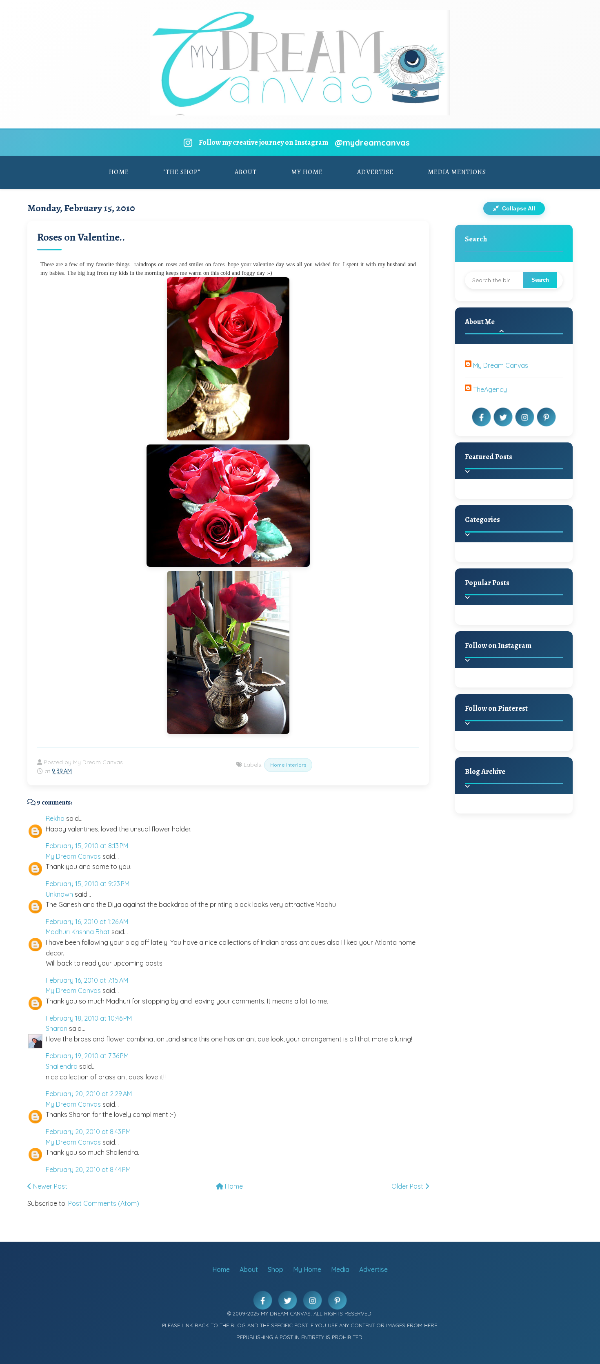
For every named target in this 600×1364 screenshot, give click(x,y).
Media (340, 1269)
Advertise (375, 172)
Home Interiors (288, 765)
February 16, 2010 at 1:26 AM (87, 921)
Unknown (59, 894)
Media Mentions (457, 172)
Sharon (56, 1028)
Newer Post (49, 1186)
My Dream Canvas (73, 856)
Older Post (408, 1186)
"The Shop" (181, 172)
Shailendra (62, 1066)
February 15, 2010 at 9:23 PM (87, 884)
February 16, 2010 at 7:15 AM (87, 980)
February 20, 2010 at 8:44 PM (88, 1169)
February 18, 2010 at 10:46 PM (89, 1018)
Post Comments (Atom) (103, 1203)
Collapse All (517, 208)
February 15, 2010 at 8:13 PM (87, 846)
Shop (275, 1269)
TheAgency (490, 389)
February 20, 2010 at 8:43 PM (88, 1131)
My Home (307, 172)
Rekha (55, 818)
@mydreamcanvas (372, 142)
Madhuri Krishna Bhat (78, 932)
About (246, 172)
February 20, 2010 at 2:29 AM (89, 1094)
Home (119, 172)
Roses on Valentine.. (81, 237)
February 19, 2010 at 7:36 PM (87, 1056)
